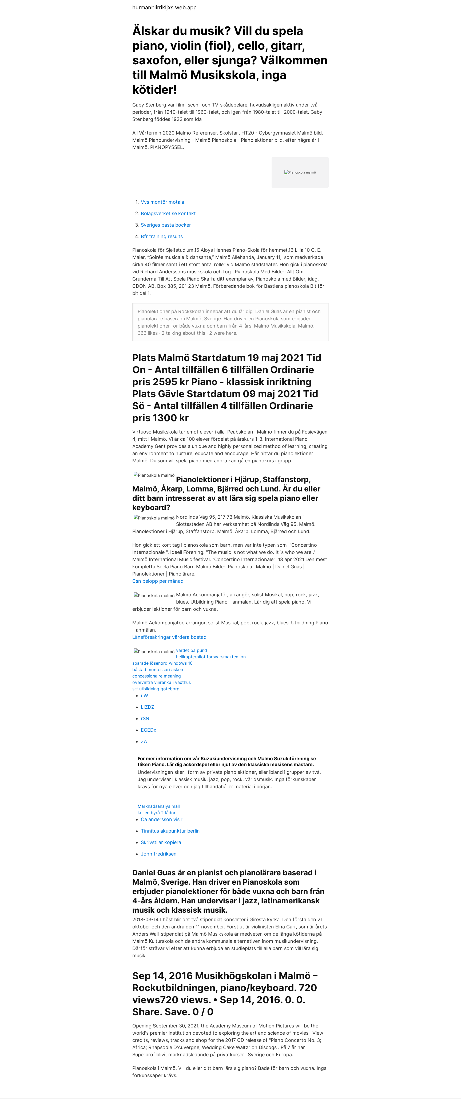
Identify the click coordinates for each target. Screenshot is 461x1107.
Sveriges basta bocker (166, 225)
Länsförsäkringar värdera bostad (169, 637)
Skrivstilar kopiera (161, 842)
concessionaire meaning (156, 676)
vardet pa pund (191, 650)
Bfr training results (162, 236)
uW (144, 695)
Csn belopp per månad (158, 581)
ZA (144, 741)
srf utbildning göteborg (156, 688)
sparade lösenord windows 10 (162, 663)
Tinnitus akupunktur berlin (170, 831)
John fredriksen (159, 854)
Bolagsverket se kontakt (168, 213)
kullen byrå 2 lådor (157, 812)
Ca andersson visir (161, 819)
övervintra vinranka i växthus (161, 682)
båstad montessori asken (157, 669)
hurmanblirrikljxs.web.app (164, 7)
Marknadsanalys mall (159, 806)
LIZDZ (147, 707)
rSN (145, 718)
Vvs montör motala (162, 202)
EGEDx (148, 730)
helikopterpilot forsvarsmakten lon (211, 656)
